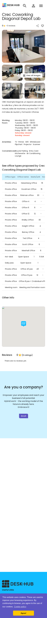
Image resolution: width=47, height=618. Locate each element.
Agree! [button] (23, 613)
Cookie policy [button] (20, 607)
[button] (23, 324)
